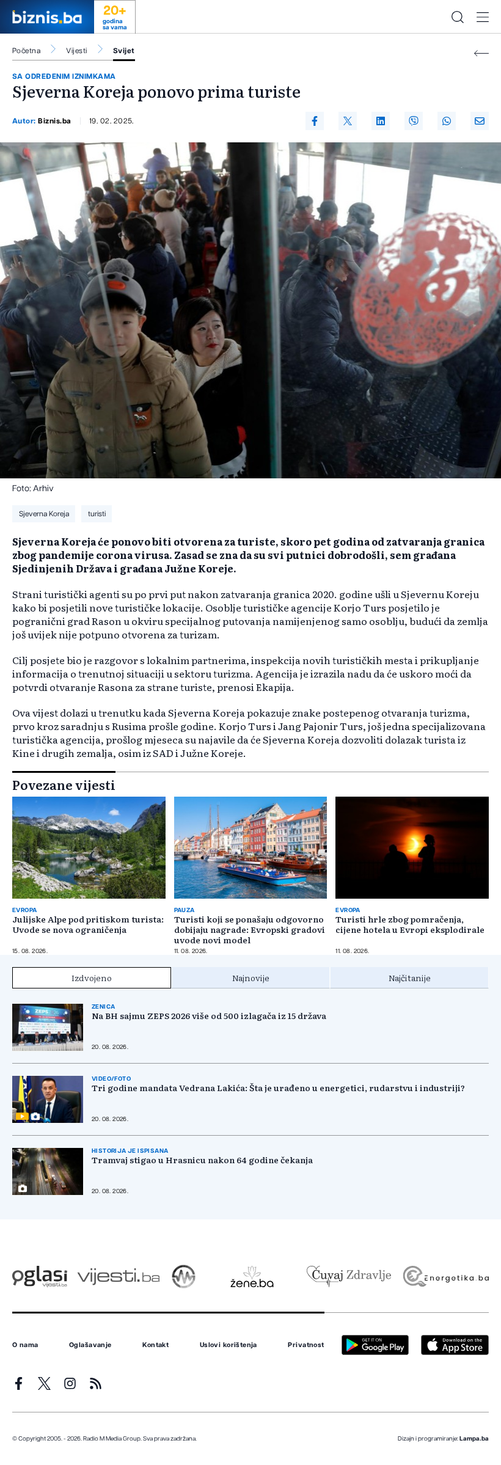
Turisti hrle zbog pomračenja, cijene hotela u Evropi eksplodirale (410, 924)
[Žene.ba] (252, 1276)
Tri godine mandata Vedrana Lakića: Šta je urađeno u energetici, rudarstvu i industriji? (278, 1088)
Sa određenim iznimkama (64, 76)
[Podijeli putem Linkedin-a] (380, 121)
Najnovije (250, 977)
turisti (97, 513)
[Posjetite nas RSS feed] (95, 1383)
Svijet (124, 50)
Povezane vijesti (63, 784)
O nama (25, 1345)
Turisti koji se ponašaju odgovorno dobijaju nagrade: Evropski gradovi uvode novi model (249, 929)
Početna (26, 50)
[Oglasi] (39, 1276)
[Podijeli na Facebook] (314, 121)
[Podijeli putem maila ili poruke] (479, 121)
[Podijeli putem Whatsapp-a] (446, 121)
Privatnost (306, 1345)
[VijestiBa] (118, 1276)
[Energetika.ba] (445, 1276)
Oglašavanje (90, 1345)
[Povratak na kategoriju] (481, 53)
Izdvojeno (91, 977)
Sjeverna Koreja (44, 513)
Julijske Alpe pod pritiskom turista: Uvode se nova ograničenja (88, 924)
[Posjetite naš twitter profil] (44, 1383)
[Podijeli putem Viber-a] (413, 121)
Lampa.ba (474, 1439)
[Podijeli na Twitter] (347, 121)
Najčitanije (410, 977)
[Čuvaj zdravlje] (348, 1276)
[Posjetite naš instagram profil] (70, 1383)
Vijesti (76, 50)
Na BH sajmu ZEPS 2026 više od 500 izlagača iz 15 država (209, 1015)
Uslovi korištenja (228, 1345)
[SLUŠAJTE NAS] (183, 1276)
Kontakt (155, 1345)
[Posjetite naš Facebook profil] (18, 1383)
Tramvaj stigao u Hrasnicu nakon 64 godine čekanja (202, 1160)
